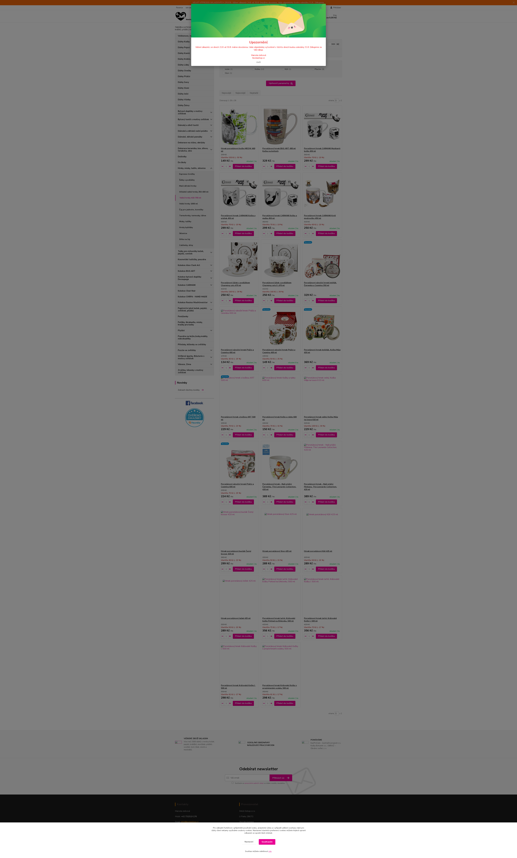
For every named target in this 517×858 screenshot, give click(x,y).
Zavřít (258, 62)
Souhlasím (267, 841)
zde (270, 851)
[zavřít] (321, 7)
